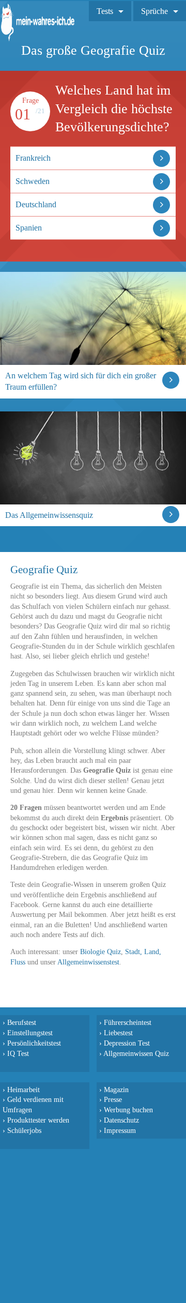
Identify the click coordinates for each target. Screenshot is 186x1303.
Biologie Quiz (100, 952)
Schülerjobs (24, 1130)
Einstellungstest (30, 1033)
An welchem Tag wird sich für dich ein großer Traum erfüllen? (80, 381)
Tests (105, 11)
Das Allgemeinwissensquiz (49, 515)
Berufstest (21, 1022)
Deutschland (36, 204)
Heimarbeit (23, 1089)
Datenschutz (121, 1120)
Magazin (116, 1089)
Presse (113, 1099)
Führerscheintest (127, 1022)
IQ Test (18, 1053)
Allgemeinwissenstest (88, 962)
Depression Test (127, 1043)
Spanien (29, 227)
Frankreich (33, 158)
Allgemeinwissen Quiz (136, 1053)
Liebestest (118, 1033)
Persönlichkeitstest (34, 1043)
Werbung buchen (128, 1110)
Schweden (33, 181)
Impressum (120, 1130)
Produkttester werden (38, 1120)
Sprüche (154, 11)
